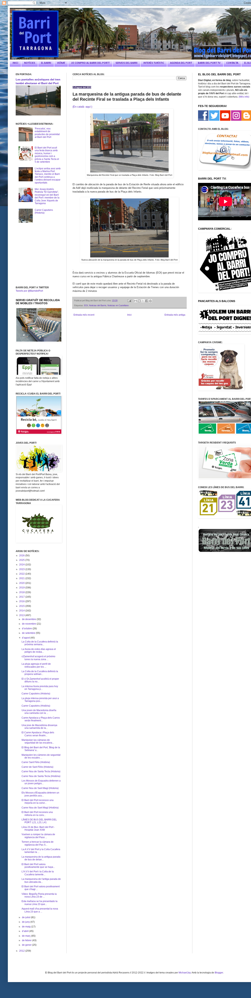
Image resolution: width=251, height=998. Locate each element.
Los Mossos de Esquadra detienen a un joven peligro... (41, 782)
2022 (22, 573)
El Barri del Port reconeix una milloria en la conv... (37, 813)
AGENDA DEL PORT (181, 63)
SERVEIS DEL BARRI (126, 63)
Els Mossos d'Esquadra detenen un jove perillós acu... (40, 794)
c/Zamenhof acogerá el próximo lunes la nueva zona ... (38, 658)
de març (26, 935)
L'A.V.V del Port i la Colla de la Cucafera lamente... (38, 873)
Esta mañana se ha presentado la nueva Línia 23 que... (39, 902)
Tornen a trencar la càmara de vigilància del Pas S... (38, 843)
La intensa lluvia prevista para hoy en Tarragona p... (40, 687)
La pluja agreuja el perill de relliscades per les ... (36, 665)
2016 (22, 601)
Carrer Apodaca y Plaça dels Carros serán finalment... (41, 719)
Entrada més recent (84, 314)
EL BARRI (46, 63)
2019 (22, 587)
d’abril (25, 931)
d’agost (26, 637)
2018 (22, 592)
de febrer (27, 940)
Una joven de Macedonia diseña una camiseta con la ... (39, 711)
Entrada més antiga (175, 314)
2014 (22, 610)
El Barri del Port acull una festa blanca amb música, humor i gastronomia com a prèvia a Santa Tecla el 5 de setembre (47, 154)
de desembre (29, 619)
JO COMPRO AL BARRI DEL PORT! (90, 63)
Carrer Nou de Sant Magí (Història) (40, 807)
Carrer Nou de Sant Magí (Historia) (40, 788)
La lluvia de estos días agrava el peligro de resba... (39, 650)
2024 (22, 564)
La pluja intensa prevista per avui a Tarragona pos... (40, 699)
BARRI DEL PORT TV (209, 63)
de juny (26, 922)
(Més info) (244, 96)
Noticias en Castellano (118, 305)
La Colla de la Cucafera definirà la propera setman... (40, 672)
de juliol (26, 917)
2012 (22, 950)
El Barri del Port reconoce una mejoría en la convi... (38, 801)
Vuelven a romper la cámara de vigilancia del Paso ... (38, 836)
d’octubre (27, 628)
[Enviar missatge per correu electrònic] (129, 300)
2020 (22, 583)
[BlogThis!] (139, 301)
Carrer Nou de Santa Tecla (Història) (41, 776)
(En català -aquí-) (82, 106)
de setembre (29, 633)
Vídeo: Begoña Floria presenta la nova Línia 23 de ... (39, 895)
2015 (22, 606)
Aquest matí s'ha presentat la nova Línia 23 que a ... (40, 910)
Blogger (219, 972)
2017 (22, 596)
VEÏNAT (61, 63)
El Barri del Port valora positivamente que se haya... (38, 865)
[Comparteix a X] (143, 301)
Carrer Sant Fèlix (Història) (36, 762)
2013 (22, 615)
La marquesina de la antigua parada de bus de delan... (41, 858)
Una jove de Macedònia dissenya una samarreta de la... (39, 726)
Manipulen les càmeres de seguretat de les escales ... (41, 756)
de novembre (29, 623)
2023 (22, 569)
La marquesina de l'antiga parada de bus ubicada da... (41, 880)
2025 (22, 560)
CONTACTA (232, 63)
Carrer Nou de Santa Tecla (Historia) (41, 771)
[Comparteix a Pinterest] (150, 301)
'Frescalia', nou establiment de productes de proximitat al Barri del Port (47, 132)
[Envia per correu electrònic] (135, 301)
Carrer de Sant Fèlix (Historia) (37, 767)
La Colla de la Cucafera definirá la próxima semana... (40, 643)
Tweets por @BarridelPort (29, 290)
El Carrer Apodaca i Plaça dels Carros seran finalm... (38, 734)
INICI (15, 63)
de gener (27, 945)
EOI (86, 305)
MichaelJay (185, 972)
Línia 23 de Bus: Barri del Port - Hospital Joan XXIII (38, 828)
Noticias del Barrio (97, 305)
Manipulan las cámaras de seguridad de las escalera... (38, 741)
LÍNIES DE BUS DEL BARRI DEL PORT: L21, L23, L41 (39, 821)
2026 (22, 555)
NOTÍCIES (29, 63)
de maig (26, 926)
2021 (22, 578)
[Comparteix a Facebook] (147, 301)
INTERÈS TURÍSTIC (153, 63)
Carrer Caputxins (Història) (36, 705)
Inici (129, 314)
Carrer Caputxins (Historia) (44, 211)
